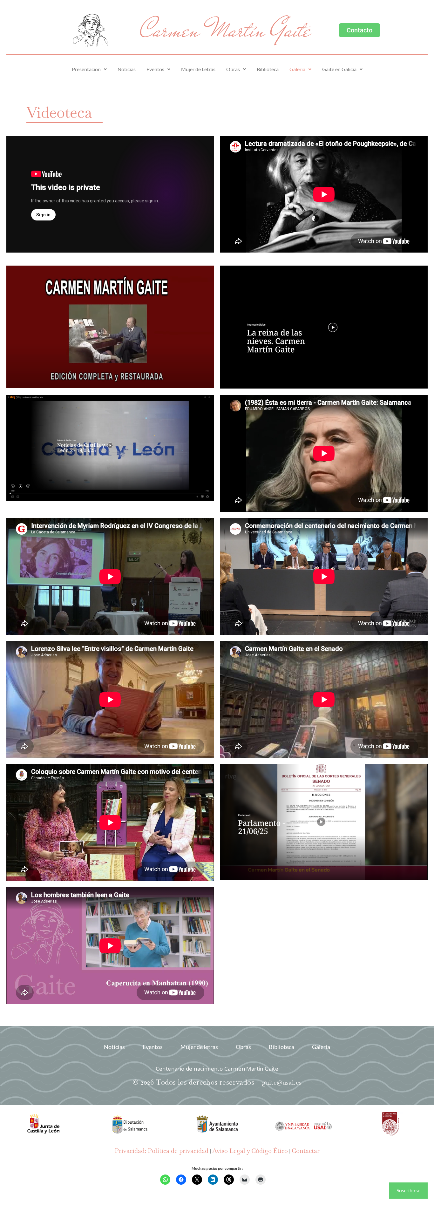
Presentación (86, 69)
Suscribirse (408, 1190)
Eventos (155, 69)
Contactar (306, 1151)
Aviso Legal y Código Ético (250, 1151)
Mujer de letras (199, 1046)
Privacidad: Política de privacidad (161, 1151)
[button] (89, 69)
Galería (297, 69)
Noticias (127, 69)
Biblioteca (268, 69)
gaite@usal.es (282, 1082)
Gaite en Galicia (339, 69)
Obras (233, 69)
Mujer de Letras (198, 69)
